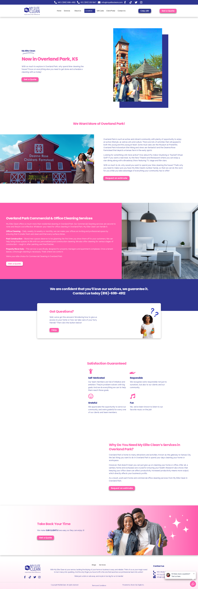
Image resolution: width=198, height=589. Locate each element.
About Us (77, 11)
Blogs (94, 565)
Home (59, 11)
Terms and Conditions (99, 585)
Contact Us (122, 11)
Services (67, 11)
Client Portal (110, 11)
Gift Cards (100, 11)
